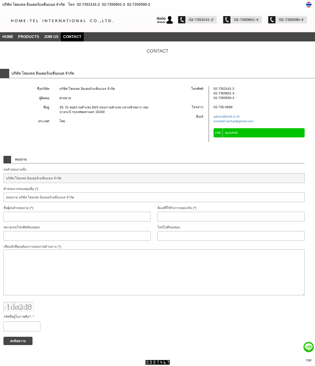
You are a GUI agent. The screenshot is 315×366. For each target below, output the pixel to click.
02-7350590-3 (138, 4)
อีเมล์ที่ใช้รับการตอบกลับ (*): (177, 208)
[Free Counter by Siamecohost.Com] (158, 363)
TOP (309, 360)
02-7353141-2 (88, 4)
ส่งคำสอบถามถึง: (15, 169)
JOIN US (51, 37)
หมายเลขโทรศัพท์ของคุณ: (22, 227)
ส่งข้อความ (18, 341)
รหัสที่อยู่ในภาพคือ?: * (18, 316)
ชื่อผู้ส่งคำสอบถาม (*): (18, 208)
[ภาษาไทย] (309, 4)
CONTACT (72, 37)
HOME (7, 37)
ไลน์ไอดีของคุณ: (169, 227)
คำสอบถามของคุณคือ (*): (21, 189)
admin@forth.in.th (227, 116)
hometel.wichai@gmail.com (233, 121)
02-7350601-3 (113, 4)
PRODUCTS (28, 37)
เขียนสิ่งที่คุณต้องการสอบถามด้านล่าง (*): (32, 246)
